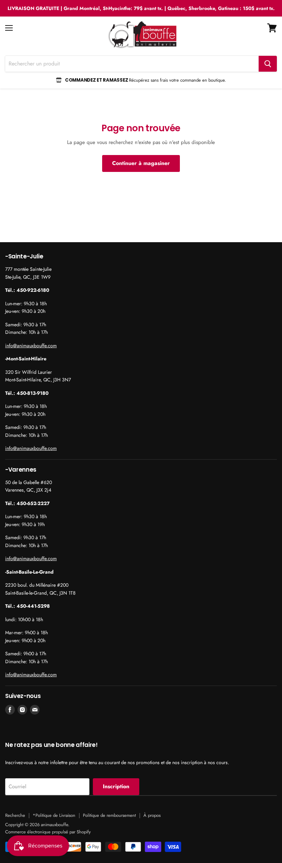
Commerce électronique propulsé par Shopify (48, 832)
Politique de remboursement (109, 815)
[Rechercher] (268, 64)
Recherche (15, 815)
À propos (152, 815)
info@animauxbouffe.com (31, 345)
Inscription (116, 786)
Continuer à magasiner (141, 163)
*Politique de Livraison (54, 815)
